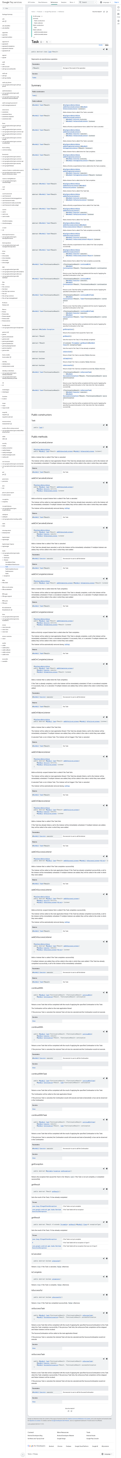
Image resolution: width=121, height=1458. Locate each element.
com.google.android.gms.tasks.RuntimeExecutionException (46, 1210)
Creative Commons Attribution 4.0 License (79, 1418)
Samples (63, 2)
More (71, 2)
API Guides (31, 2)
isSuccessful (67, 365)
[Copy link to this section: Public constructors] (53, 415)
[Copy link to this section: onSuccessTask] (46, 1309)
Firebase (68, 1446)
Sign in (116, 2)
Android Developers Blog (35, 1435)
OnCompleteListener (70, 148)
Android (51, 1446)
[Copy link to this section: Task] (37, 421)
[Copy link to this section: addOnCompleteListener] (55, 574)
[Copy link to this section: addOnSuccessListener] (54, 852)
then (34, 1021)
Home (33, 11)
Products (39, 11)
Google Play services (50, 11)
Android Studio (90, 1435)
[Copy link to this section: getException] (45, 1164)
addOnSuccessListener (71, 225)
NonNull (36, 105)
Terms (30, 1454)
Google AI (95, 1446)
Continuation (68, 268)
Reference (54, 2)
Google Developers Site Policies (60, 1420)
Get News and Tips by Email (36, 1438)
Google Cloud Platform (81, 1446)
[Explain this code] (103, 49)
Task (49, 52)
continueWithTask (86, 295)
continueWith (85, 264)
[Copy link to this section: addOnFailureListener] (52, 713)
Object (79, 227)
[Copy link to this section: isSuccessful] (44, 1290)
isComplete (67, 358)
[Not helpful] (106, 11)
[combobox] (87, 2)
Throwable (75, 343)
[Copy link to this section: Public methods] (49, 437)
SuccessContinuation (70, 376)
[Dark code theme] (106, 49)
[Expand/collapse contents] (42, 16)
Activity (76, 119)
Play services (16, 2)
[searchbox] (12, 8)
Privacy (35, 1454)
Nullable (43, 329)
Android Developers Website (65, 1435)
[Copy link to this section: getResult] (42, 1185)
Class (65, 345)
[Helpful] (104, 11)
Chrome (59, 1446)
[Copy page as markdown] (47, 42)
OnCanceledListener (70, 109)
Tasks (34, 77)
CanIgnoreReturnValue (72, 105)
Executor (76, 134)
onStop (67, 508)
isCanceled (67, 352)
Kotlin (101, 45)
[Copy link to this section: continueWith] (45, 988)
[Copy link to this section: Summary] (43, 86)
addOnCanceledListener (71, 107)
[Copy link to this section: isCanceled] (43, 1254)
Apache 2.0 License (35, 1420)
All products (105, 1446)
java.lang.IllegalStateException (44, 1206)
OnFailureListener (69, 187)
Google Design (61, 1438)
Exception (50, 329)
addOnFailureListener (71, 186)
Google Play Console (92, 1438)
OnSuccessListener (70, 227)
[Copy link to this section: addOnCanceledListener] (55, 443)
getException (68, 329)
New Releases (42, 2)
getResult (66, 336)
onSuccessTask (85, 372)
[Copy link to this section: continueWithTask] (49, 1074)
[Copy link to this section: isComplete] (43, 1272)
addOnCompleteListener (71, 146)
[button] (12, 28)
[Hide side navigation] (23, 1454)
